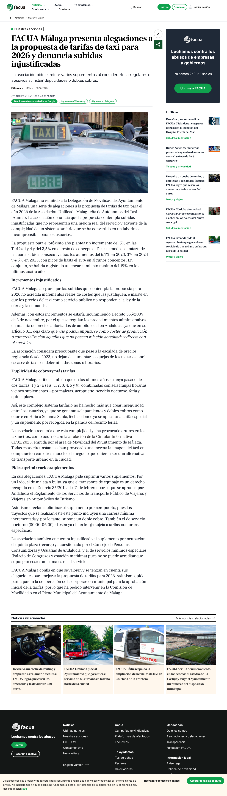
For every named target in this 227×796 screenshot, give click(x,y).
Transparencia (176, 742)
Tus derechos (124, 757)
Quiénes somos (177, 730)
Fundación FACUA (179, 747)
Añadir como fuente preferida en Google (34, 101)
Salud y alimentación (178, 137)
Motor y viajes (174, 199)
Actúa (58, 4)
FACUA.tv (69, 742)
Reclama (120, 763)
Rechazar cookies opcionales (162, 780)
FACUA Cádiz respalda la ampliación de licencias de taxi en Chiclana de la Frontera (139, 674)
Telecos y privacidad (178, 166)
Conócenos (39, 9)
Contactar (65, 9)
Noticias (37, 4)
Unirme (164, 7)
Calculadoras (123, 769)
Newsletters (71, 753)
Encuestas (122, 742)
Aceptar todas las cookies (205, 780)
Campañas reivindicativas (132, 730)
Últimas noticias (74, 730)
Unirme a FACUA (193, 88)
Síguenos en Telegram (103, 101)
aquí (24, 788)
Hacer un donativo (26, 753)
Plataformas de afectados (132, 736)
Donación (180, 7)
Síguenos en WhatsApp (73, 101)
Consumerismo (73, 747)
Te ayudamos (82, 4)
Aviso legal (174, 763)
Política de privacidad (181, 769)
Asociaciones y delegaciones (186, 736)
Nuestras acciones (75, 736)
